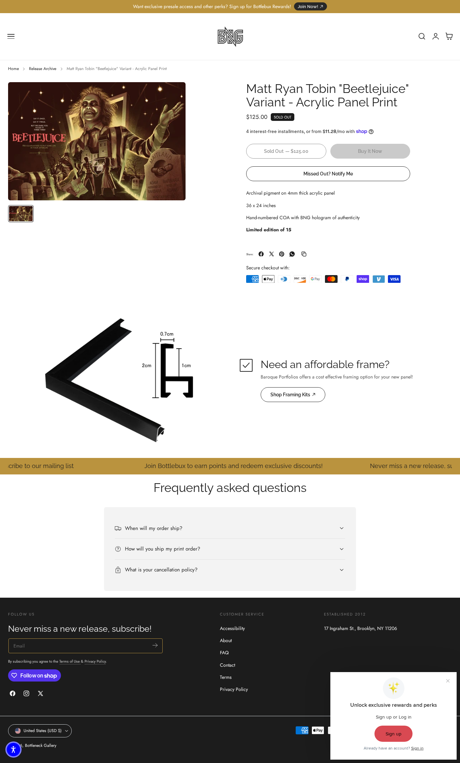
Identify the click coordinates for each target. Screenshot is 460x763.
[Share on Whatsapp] (292, 254)
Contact (227, 664)
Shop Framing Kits (290, 394)
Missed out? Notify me (328, 173)
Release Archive (42, 69)
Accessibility (232, 628)
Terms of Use (70, 661)
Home (13, 69)
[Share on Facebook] (261, 254)
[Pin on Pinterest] (281, 254)
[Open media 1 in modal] (174, 94)
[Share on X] (271, 254)
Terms (226, 676)
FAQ (224, 652)
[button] (11, 36)
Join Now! (308, 6)
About (226, 640)
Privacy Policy (95, 661)
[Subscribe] (155, 645)
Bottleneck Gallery (40, 745)
